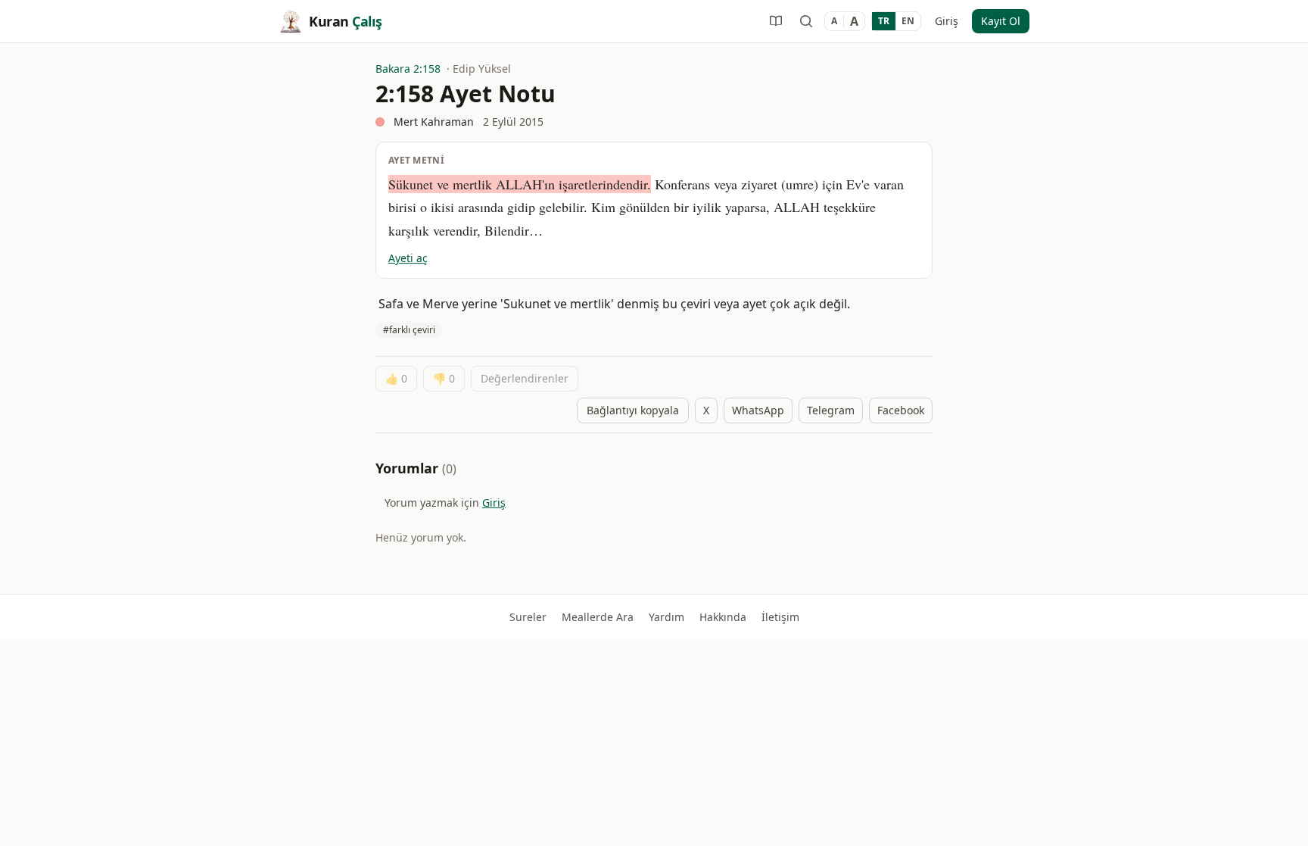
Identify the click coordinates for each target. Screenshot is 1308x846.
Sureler (528, 617)
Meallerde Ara (598, 617)
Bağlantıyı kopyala (633, 410)
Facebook (900, 410)
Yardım (666, 617)
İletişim (780, 617)
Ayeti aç (408, 258)
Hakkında (722, 617)
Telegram (831, 410)
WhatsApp (758, 410)
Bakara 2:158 (408, 68)
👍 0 (396, 378)
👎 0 (444, 378)
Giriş (946, 21)
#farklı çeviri (409, 329)
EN (908, 20)
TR (883, 20)
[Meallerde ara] (806, 21)
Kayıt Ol (1000, 21)
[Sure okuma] (776, 21)
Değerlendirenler (524, 378)
